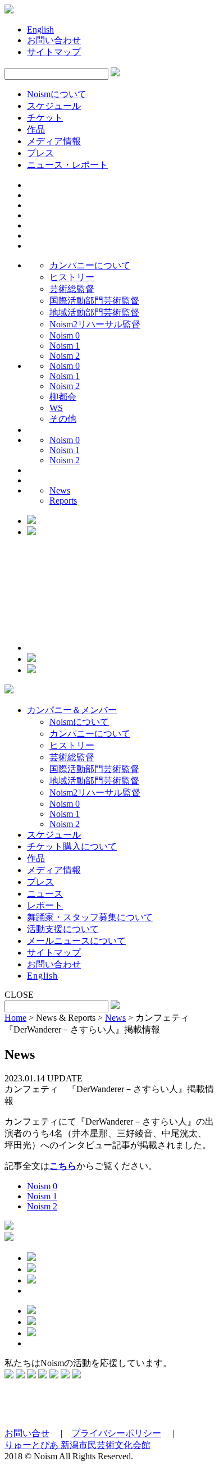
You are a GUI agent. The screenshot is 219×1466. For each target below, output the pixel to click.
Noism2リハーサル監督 (94, 324)
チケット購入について (72, 846)
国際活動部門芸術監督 (94, 300)
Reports (63, 500)
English (40, 29)
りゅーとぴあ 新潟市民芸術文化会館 (77, 1445)
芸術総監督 (71, 289)
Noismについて (56, 94)
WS (56, 408)
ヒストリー (71, 277)
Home (15, 1017)
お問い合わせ (54, 40)
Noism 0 (64, 335)
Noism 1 (64, 345)
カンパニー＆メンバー (72, 710)
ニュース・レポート (67, 165)
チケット (45, 117)
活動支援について (63, 929)
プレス (40, 153)
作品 (36, 129)
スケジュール (54, 106)
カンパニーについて (89, 265)
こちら (62, 1166)
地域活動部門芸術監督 (94, 312)
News (59, 490)
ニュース (45, 893)
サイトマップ (54, 52)
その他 (62, 418)
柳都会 (62, 396)
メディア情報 (54, 141)
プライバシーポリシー (116, 1433)
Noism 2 (64, 355)
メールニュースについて (76, 941)
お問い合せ (26, 1433)
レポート (45, 905)
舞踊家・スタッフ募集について (90, 917)
